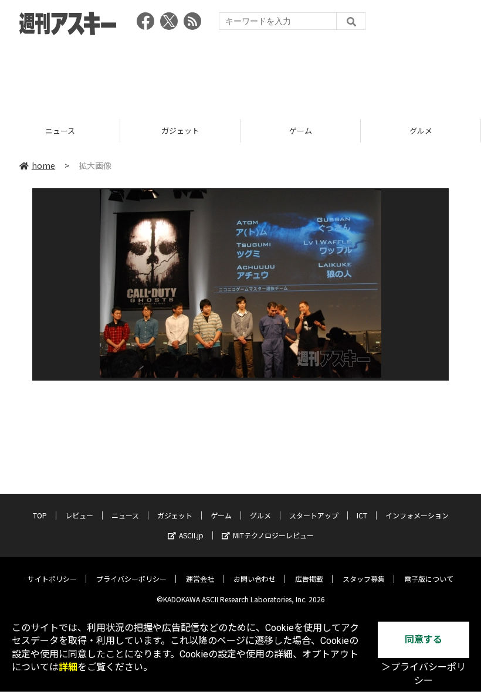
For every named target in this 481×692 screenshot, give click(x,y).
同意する (423, 639)
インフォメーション (417, 515)
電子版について (428, 579)
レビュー (79, 515)
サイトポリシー (52, 579)
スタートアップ (313, 515)
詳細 (68, 667)
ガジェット (80, 130)
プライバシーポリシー (131, 579)
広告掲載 (309, 579)
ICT (362, 515)
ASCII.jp (191, 535)
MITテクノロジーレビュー (273, 535)
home (43, 165)
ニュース (125, 515)
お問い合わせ (254, 579)
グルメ (320, 130)
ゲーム (200, 130)
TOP (40, 515)
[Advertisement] (240, 73)
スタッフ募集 (364, 579)
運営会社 (200, 579)
